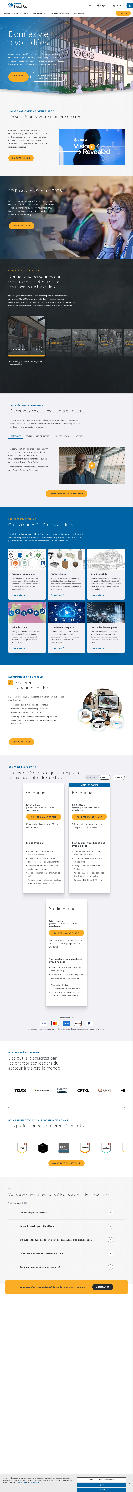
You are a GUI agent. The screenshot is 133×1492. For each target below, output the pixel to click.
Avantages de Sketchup (66, 1163)
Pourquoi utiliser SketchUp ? (15, 13)
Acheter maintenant (43, 817)
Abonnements (39, 13)
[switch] (24, 1203)
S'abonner (18, 75)
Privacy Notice (35, 1482)
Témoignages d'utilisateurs (66, 493)
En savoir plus (21, 158)
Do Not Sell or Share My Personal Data (102, 1479)
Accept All (101, 1490)
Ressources (79, 13)
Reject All (102, 1485)
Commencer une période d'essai (48, 77)
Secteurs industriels (59, 13)
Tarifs (123, 13)
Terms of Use (21, 1482)
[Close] (129, 1483)
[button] (100, 5)
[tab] (15, 436)
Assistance (102, 1287)
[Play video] (92, 147)
